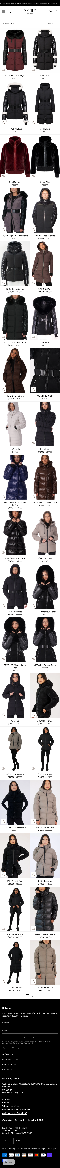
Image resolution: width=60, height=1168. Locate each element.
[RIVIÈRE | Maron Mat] (15, 370)
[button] (9, 11)
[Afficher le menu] (4, 11)
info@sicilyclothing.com (12, 1092)
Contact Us (7, 1069)
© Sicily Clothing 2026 (10, 1149)
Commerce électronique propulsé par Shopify (38, 1149)
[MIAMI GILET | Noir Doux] (15, 802)
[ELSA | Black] (45, 50)
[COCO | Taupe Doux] (15, 749)
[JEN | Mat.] (45, 317)
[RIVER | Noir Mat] (15, 962)
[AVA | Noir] (15, 695)
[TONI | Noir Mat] (15, 586)
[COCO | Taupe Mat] (45, 855)
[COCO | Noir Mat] (45, 749)
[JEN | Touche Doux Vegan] (45, 586)
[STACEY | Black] (15, 103)
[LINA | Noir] (45, 424)
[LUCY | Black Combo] (15, 263)
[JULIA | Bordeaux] (15, 157)
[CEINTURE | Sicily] (45, 370)
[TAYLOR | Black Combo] (45, 210)
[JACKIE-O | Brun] (45, 263)
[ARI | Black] (45, 103)
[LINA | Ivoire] (15, 424)
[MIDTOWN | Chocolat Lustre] (45, 477)
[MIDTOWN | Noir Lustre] (15, 533)
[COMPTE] (50, 11)
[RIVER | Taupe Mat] (45, 962)
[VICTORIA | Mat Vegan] (15, 50)
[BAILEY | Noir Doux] (15, 855)
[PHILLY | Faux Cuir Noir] (45, 909)
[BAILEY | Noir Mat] (15, 909)
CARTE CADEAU (9, 1064)
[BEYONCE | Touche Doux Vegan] (15, 639)
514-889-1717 (7, 1090)
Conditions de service (9, 1043)
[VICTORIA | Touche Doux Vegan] (45, 639)
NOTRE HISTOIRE (10, 1059)
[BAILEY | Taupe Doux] (45, 802)
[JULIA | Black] (45, 157)
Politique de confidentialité (37, 1042)
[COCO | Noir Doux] (45, 695)
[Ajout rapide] (3, 69)
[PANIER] (56, 11)
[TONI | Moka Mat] (45, 533)
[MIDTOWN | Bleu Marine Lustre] (15, 477)
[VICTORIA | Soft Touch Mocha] (15, 210)
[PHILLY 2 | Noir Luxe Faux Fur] (15, 317)
